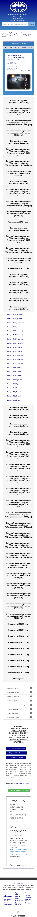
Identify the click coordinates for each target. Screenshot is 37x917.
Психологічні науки (19, 696)
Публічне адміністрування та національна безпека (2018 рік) (18, 616)
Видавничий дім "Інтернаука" (11, 33)
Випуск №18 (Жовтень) (15, 331)
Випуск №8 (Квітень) (14, 371)
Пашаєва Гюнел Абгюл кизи (17, 757)
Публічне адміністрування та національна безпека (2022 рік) (18, 575)
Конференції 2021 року (18, 630)
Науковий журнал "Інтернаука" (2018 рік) (15, 35)
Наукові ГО (19, 900)
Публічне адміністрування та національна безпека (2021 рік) (18, 585)
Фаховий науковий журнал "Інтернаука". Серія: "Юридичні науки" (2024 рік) (18, 203)
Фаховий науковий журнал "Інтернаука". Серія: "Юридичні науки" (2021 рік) (18, 525)
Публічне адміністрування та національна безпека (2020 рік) (18, 595)
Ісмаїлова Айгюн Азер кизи (17, 748)
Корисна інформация (18, 18)
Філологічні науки (19, 709)
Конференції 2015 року (18, 666)
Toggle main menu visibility (18, 27)
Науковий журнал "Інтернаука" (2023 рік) (18, 229)
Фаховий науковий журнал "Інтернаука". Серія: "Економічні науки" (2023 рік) (18, 239)
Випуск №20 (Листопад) (15, 323)
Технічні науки (19, 701)
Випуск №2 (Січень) (14, 396)
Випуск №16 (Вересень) (15, 339)
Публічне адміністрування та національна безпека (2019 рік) (18, 606)
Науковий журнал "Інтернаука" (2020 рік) (18, 291)
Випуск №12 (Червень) (15, 355)
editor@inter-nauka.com (18, 14)
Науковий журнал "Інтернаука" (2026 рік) (18, 101)
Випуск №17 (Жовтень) (15, 335)
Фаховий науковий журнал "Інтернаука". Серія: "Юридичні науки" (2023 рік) (18, 250)
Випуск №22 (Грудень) (15, 315)
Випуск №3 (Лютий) (14, 392)
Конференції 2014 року (18, 672)
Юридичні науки (19, 713)
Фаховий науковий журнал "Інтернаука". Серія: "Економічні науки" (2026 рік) (18, 111)
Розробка (18, 916)
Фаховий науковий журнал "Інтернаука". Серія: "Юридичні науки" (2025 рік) (18, 163)
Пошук (31, 24)
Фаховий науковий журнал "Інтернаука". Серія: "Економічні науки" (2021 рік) (18, 455)
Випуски (26, 33)
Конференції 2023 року (18, 268)
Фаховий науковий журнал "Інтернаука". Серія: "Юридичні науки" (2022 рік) (18, 514)
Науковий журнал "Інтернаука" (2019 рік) (18, 299)
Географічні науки (19, 688)
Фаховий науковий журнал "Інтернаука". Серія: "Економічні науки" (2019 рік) (18, 479)
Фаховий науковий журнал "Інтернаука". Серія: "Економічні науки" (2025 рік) (18, 152)
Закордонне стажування (7, 905)
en (20, 16)
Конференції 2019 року (18, 642)
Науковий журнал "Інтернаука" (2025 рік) (18, 142)
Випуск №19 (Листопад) (15, 327)
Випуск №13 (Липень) (14, 351)
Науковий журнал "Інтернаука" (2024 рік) (18, 182)
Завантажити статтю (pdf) (19, 790)
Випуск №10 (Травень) (15, 363)
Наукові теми (17, 897)
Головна (6, 893)
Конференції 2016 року (18, 660)
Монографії (18, 678)
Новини (27, 895)
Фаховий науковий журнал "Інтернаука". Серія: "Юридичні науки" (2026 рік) (18, 122)
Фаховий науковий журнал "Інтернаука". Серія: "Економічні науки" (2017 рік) (18, 503)
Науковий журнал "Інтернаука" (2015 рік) (18, 425)
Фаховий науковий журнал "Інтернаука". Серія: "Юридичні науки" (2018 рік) (18, 555)
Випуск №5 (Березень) (15, 384)
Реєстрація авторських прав (7, 900)
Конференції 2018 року (18, 648)
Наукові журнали (18, 903)
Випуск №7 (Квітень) (14, 376)
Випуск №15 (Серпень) (15, 343)
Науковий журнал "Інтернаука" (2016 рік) (18, 416)
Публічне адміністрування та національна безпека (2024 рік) (18, 213)
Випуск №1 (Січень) (14, 400)
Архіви (27, 893)
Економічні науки (19, 717)
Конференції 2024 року (18, 222)
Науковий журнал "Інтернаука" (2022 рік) (18, 275)
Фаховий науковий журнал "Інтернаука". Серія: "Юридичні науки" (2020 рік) (18, 535)
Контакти (28, 903)
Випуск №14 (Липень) (14, 347)
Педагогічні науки (19, 692)
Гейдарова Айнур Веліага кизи (17, 753)
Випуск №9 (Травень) (14, 367)
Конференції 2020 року (18, 636)
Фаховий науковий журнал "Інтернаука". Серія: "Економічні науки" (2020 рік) (18, 467)
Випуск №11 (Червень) (15, 359)
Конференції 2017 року (18, 654)
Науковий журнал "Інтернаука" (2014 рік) (18, 433)
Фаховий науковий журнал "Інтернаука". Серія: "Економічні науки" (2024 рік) (18, 192)
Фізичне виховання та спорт (19, 705)
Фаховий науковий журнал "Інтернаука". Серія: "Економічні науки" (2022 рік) (18, 443)
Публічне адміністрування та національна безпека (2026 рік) (18, 133)
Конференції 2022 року (18, 624)
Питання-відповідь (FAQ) (18, 20)
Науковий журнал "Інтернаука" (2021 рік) (18, 283)
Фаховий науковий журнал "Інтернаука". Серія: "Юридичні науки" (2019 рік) (18, 545)
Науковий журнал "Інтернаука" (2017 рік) (18, 408)
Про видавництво (7, 896)
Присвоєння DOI (19, 893)
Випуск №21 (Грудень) (15, 319)
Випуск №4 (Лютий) (14, 388)
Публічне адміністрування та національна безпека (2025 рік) (18, 173)
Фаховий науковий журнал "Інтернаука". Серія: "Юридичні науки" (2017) (18, 565)
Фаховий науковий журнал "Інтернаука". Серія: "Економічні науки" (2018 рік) (18, 491)
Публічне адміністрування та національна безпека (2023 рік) (18, 260)
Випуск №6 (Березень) (15, 380)
